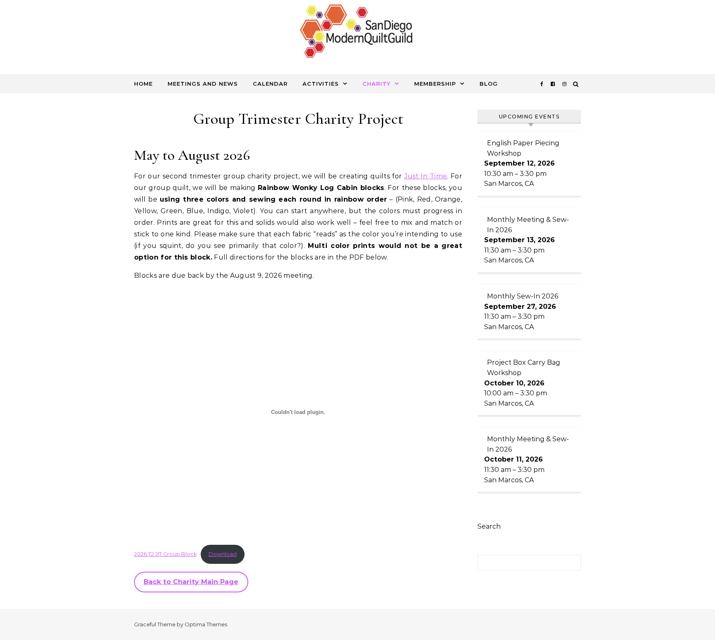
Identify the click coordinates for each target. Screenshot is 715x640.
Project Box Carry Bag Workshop (523, 367)
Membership (435, 83)
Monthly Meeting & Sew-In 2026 (528, 225)
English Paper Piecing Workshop (523, 148)
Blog (489, 83)
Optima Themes (206, 624)
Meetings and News (203, 83)
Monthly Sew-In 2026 (522, 296)
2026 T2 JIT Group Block (165, 554)
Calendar (270, 83)
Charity (376, 83)
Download (223, 554)
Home (143, 83)
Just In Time (425, 176)
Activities (320, 83)
